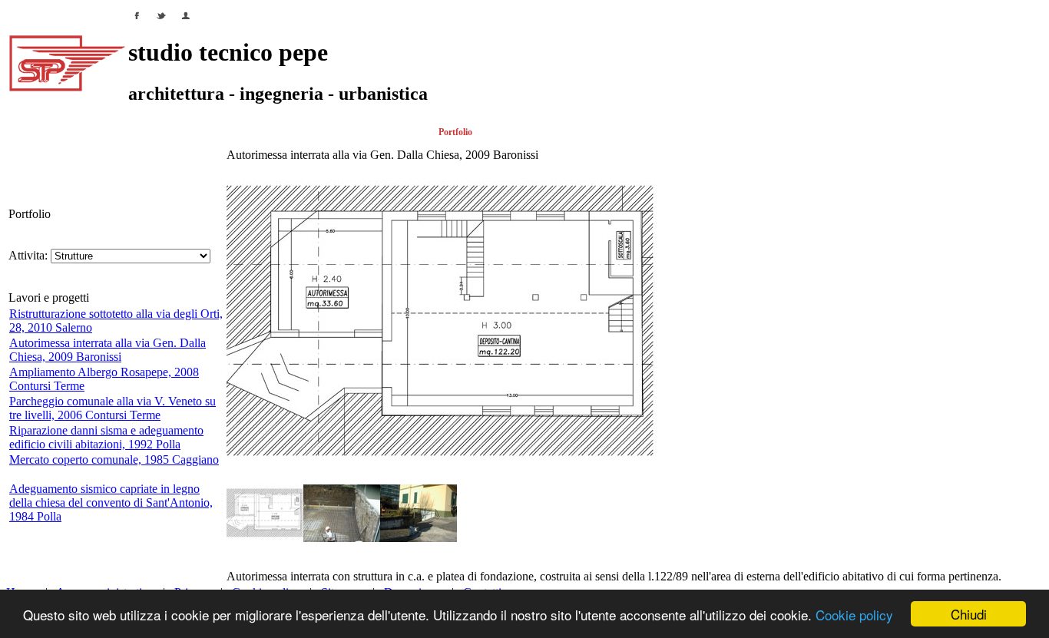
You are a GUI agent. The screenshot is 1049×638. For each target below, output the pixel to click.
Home (17, 132)
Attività (114, 132)
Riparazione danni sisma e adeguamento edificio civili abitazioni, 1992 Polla (106, 437)
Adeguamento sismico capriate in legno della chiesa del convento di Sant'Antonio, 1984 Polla (111, 502)
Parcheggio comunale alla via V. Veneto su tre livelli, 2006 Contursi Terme (112, 408)
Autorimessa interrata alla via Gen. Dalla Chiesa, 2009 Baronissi (107, 349)
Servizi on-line (606, 132)
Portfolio (455, 132)
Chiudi (969, 613)
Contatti (924, 132)
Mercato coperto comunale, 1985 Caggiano (114, 459)
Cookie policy (854, 614)
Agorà (818, 132)
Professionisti (249, 132)
